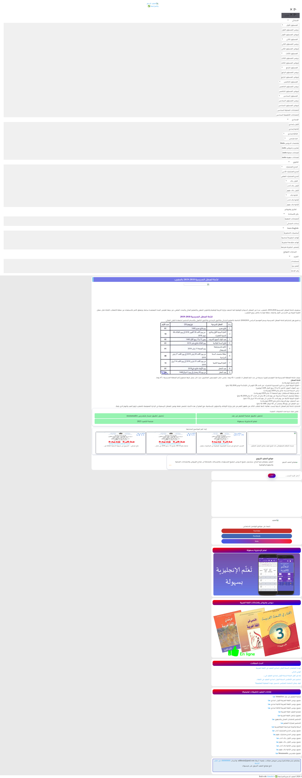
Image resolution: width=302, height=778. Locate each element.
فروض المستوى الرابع (290, 77)
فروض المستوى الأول (290, 35)
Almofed (270, 776)
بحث (271, 475)
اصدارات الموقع (290, 252)
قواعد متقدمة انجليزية (290, 242)
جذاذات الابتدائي (293, 223)
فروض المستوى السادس (289, 105)
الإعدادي (295, 119)
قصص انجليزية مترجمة (290, 247)
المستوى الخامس (291, 82)
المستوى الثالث (292, 53)
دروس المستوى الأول (290, 30)
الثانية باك (294, 195)
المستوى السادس (290, 96)
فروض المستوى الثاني (290, 49)
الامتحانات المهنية (292, 219)
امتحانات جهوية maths (290, 157)
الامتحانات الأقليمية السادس (287, 115)
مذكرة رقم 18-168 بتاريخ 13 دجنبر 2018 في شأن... (171, 446)
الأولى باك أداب (293, 186)
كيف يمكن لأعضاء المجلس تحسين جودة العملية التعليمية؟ (278, 683)
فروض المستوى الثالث (290, 63)
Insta (256, 541)
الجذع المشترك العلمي (290, 176)
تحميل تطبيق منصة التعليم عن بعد (247, 416)
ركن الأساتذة (293, 214)
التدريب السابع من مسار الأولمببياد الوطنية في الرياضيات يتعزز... (221, 446)
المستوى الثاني (292, 39)
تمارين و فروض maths (290, 148)
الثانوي (295, 162)
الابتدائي (295, 20)
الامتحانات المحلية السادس (288, 110)
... (170, 464)
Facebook (256, 536)
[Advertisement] (257, 499)
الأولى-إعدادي (294, 124)
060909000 (226, 761)
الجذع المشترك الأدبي (290, 172)
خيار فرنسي (293, 138)
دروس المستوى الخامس (289, 86)
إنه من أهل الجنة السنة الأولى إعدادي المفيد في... (282, 676)
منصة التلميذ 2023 (145, 421)
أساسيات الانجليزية (291, 233)
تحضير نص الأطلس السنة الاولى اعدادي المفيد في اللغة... (278, 679)
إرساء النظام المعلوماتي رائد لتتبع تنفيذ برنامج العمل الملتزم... (272, 446)
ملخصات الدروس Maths (289, 143)
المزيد (296, 256)
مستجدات (295, 261)
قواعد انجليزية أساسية (290, 238)
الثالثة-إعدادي (293, 134)
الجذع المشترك (292, 167)
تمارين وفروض (290, 209)
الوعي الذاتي (296, 672)
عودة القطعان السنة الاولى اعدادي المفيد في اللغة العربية (278, 668)
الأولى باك (294, 181)
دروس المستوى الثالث (290, 58)
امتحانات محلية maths (290, 153)
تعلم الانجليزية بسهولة (247, 421)
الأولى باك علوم (293, 190)
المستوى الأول (292, 25)
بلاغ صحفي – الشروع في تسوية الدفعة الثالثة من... (120, 446)
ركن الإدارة (295, 271)
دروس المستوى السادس (289, 101)
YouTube (256, 531)
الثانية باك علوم (293, 205)
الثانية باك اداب (293, 200)
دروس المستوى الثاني (290, 44)
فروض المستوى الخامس (289, 91)
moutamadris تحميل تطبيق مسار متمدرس (145, 416)
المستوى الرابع (292, 68)
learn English (292, 228)
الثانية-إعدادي (294, 129)
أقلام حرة (295, 266)
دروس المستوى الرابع (290, 72)
